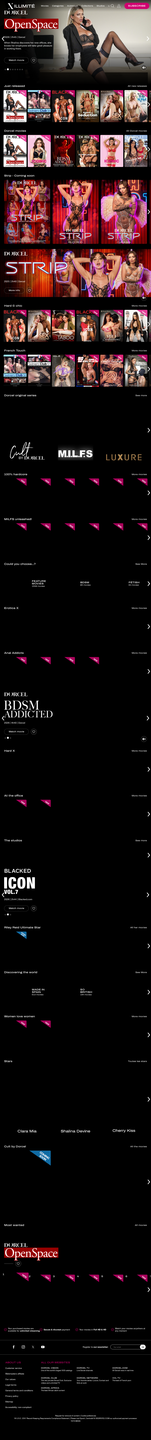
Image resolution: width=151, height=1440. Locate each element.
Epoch (82, 1418)
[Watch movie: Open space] (8, 1263)
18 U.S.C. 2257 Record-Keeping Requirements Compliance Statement (41, 1418)
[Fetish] (123, 1183)
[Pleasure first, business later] (87, 816)
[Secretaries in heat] (135, 816)
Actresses (72, 6)
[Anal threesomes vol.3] (63, 948)
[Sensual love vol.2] (15, 628)
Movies (45, 6)
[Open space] (15, 106)
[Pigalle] (75, 1183)
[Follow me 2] (135, 151)
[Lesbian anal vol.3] (87, 673)
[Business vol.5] (63, 816)
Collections (87, 6)
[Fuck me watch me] (135, 326)
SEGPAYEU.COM (102, 1418)
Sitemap (9, 1401)
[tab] (5, 69)
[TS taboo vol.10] (63, 326)
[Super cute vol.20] (111, 771)
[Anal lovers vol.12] (15, 673)
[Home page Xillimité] (21, 6)
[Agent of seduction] (87, 106)
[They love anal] (111, 673)
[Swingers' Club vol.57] (39, 371)
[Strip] (27, 212)
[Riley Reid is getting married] (39, 948)
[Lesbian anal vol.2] (135, 673)
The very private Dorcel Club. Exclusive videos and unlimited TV (56, 1380)
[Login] (119, 6)
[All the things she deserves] (63, 673)
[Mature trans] (39, 539)
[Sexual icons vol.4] (63, 771)
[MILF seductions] (111, 326)
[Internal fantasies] (39, 628)
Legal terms (10, 1385)
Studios (101, 6)
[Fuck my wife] (111, 494)
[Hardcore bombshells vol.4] (39, 771)
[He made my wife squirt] (135, 106)
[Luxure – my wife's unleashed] (87, 151)
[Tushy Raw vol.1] (111, 948)
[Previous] (3, 42)
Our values (10, 1379)
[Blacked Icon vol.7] (87, 326)
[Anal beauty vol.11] (39, 673)
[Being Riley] (87, 948)
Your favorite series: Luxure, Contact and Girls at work (93, 1380)
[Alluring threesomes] (87, 628)
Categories (58, 6)
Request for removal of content (67, 1416)
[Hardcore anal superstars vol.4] (87, 771)
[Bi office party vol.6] (39, 816)
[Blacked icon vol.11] (63, 106)
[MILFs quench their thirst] (87, 539)
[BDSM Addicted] (63, 151)
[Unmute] (144, 68)
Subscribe (137, 6)
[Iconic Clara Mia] (39, 151)
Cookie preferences (88, 1416)
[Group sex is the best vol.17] (87, 494)
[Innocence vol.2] (111, 628)
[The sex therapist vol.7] (111, 106)
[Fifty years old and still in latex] (87, 371)
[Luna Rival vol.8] (63, 371)
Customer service (13, 1368)
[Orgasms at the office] (111, 816)
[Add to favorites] (34, 60)
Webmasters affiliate (14, 1374)
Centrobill (90, 1418)
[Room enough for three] (63, 1037)
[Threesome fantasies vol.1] (135, 948)
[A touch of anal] (135, 1037)
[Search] (113, 6)
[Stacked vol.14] (135, 771)
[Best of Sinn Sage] (135, 494)
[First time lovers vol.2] (63, 628)
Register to (95, 1347)
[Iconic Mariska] (111, 151)
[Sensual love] (135, 628)
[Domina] (135, 371)
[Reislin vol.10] (63, 494)
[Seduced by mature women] (135, 539)
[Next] (148, 42)
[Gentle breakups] (111, 371)
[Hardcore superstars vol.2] (15, 771)
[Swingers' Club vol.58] (39, 106)
